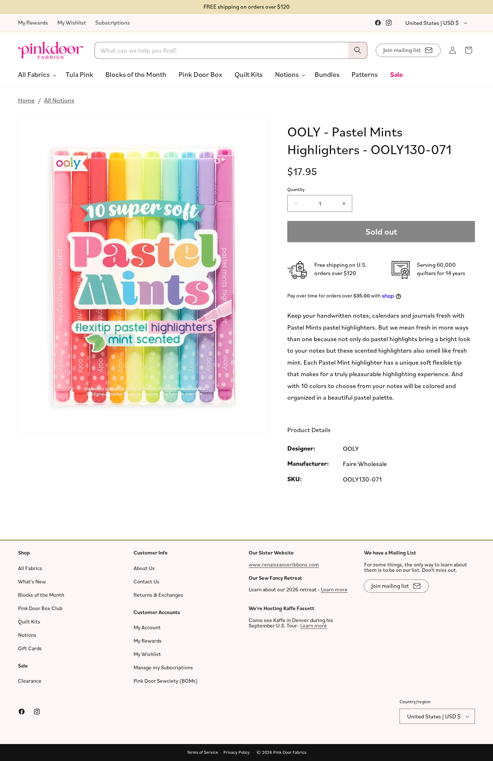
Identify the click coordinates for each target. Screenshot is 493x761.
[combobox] (231, 50)
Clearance (30, 680)
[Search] (357, 50)
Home (26, 100)
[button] (36, 74)
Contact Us (147, 581)
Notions (27, 634)
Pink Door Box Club (40, 608)
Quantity (296, 189)
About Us (144, 568)
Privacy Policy (236, 752)
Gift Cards (30, 648)
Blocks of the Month (41, 594)
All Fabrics (30, 568)
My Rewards (33, 22)
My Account (147, 627)
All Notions (59, 100)
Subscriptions (112, 22)
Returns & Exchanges (158, 594)
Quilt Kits (29, 621)
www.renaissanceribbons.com (284, 564)
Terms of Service (202, 752)
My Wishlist (71, 22)
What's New (32, 581)
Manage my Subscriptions (163, 667)
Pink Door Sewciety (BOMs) (166, 680)
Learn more (334, 589)
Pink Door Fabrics (289, 752)
